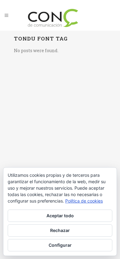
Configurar (60, 245)
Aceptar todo (60, 215)
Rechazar (60, 230)
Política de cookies (84, 200)
